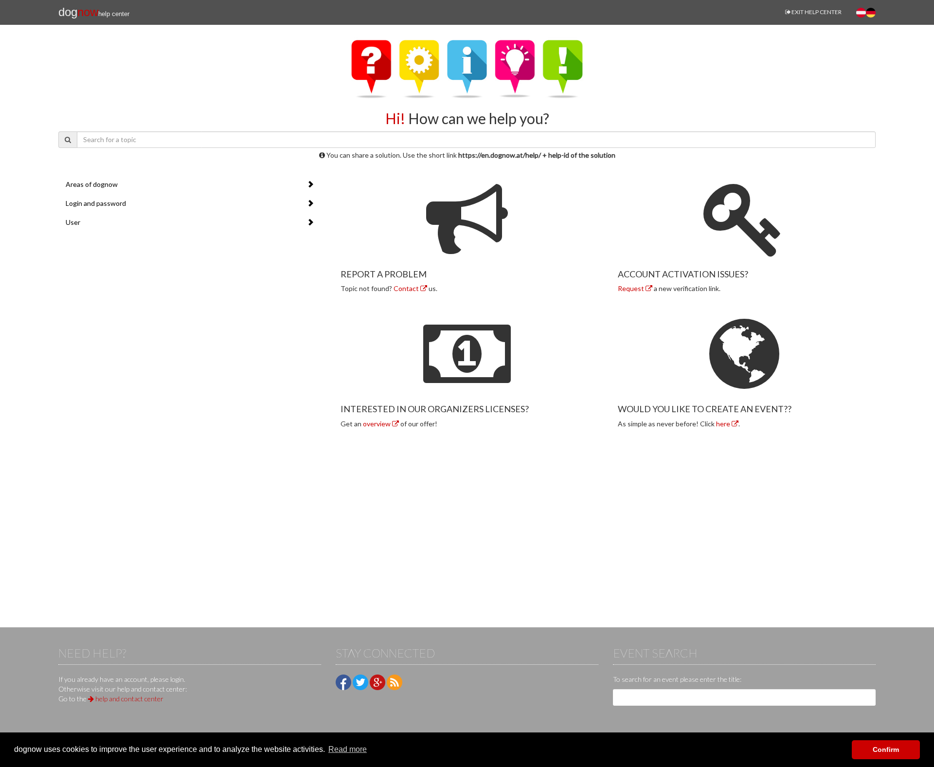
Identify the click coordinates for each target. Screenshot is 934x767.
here (724, 424)
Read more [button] (347, 749)
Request (632, 288)
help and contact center (128, 698)
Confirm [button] (886, 749)
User (73, 222)
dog (93, 11)
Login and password (96, 203)
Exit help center (816, 12)
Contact (407, 288)
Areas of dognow (92, 184)
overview (377, 424)
